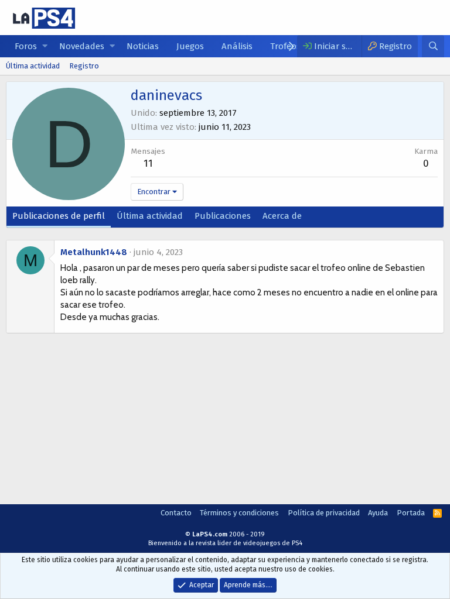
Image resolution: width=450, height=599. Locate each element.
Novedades (81, 46)
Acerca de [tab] (282, 216)
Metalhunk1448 (93, 252)
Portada (411, 512)
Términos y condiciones (239, 512)
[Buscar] (433, 46)
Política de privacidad (324, 512)
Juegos (190, 46)
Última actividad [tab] (150, 216)
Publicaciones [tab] (223, 216)
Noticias (143, 46)
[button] (44, 46)
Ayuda (378, 512)
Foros (26, 46)
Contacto (176, 512)
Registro (84, 65)
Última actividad (33, 65)
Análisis (237, 46)
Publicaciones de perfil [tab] (58, 216)
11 (148, 163)
